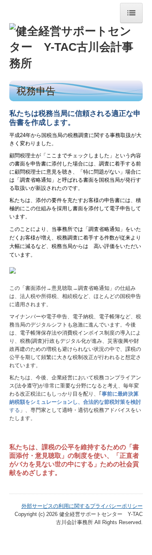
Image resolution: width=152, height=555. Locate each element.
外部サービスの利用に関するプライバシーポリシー (82, 506)
